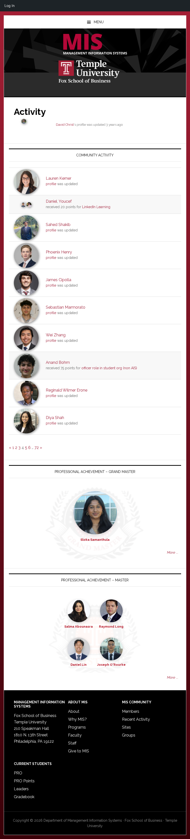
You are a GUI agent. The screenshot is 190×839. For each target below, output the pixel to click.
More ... (172, 552)
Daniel (51, 201)
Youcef (65, 201)
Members (130, 711)
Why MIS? (77, 719)
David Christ (65, 124)
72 (36, 447)
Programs (77, 727)
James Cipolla (58, 279)
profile (51, 184)
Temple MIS (95, 44)
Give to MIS (78, 751)
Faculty (75, 735)
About (73, 711)
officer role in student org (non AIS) (109, 368)
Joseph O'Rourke (111, 664)
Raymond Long (111, 626)
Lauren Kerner (58, 178)
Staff (72, 743)
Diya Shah (55, 417)
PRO (18, 773)
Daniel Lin (79, 664)
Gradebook (24, 796)
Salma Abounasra (78, 626)
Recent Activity (136, 719)
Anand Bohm (58, 362)
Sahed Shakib (58, 224)
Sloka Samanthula (95, 540)
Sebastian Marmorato (65, 307)
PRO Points (24, 781)
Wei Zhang (56, 335)
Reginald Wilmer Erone (66, 390)
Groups (128, 735)
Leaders (21, 789)
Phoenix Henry (59, 252)
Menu (99, 22)
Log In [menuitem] (9, 5)
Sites (126, 727)
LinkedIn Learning (96, 207)
